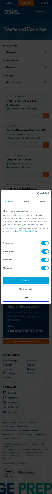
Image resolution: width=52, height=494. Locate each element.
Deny (26, 298)
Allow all (26, 280)
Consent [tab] (9, 201)
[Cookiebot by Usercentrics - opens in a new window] (37, 194)
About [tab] (43, 201)
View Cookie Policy (29, 231)
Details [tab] (26, 201)
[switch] (45, 251)
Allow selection (26, 289)
